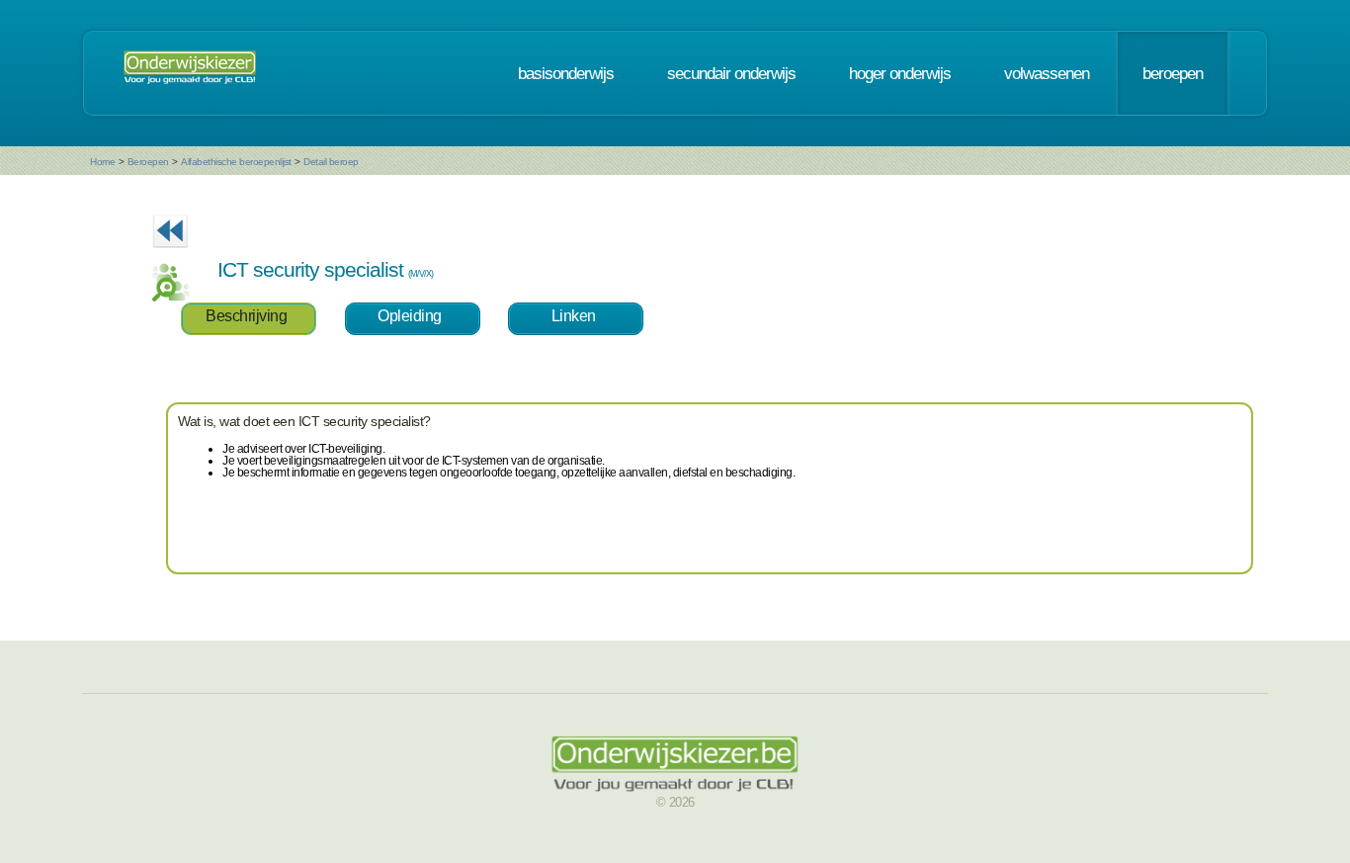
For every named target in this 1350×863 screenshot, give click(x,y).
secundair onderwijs (731, 73)
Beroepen (148, 161)
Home (102, 161)
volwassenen (1046, 73)
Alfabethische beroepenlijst (236, 161)
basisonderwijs (566, 73)
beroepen (1172, 73)
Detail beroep (331, 161)
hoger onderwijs (900, 73)
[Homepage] (190, 73)
